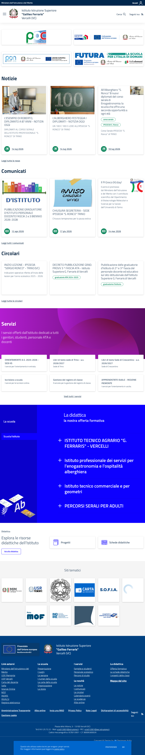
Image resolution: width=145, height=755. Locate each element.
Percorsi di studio (82, 675)
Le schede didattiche (120, 672)
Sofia (3, 685)
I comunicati (79, 689)
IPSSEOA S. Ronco (110, 124)
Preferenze (111, 747)
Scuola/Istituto (12, 436)
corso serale (108, 119)
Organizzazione (45, 685)
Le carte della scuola (47, 682)
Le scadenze (80, 699)
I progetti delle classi (119, 675)
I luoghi (41, 672)
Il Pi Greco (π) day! (111, 182)
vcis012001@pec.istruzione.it (97, 729)
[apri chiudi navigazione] (4, 14)
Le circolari (79, 692)
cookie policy (59, 749)
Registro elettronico (10, 702)
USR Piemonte (8, 675)
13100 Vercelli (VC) (82, 726)
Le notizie (78, 685)
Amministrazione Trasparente (15, 710)
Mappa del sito (118, 681)
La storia (42, 689)
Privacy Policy (75, 710)
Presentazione (44, 668)
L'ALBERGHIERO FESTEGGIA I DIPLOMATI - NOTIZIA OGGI (69, 120)
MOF (3, 692)
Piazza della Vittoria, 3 (64, 726)
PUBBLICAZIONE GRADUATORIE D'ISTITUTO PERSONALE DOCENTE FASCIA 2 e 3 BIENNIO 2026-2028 (23, 214)
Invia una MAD (57, 710)
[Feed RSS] (142, 14)
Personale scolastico (83, 672)
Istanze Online (8, 689)
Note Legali (91, 710)
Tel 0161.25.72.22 (43, 729)
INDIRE (4, 695)
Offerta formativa (118, 668)
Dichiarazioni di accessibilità (114, 710)
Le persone (43, 675)
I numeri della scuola (47, 678)
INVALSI (5, 699)
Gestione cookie (9, 715)
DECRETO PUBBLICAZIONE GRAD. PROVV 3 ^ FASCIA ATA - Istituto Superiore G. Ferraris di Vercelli (72, 268)
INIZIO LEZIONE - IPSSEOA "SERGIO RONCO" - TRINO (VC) (22, 266)
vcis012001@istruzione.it (68, 729)
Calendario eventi (82, 695)
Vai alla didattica (11, 551)
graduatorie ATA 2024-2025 (66, 277)
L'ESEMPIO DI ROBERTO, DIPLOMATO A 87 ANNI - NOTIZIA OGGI (24, 121)
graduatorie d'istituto (112, 284)
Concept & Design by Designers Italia (113, 740)
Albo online (79, 702)
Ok (123, 747)
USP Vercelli (7, 678)
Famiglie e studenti (83, 668)
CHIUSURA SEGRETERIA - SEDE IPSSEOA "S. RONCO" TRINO (71, 212)
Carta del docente (9, 682)
